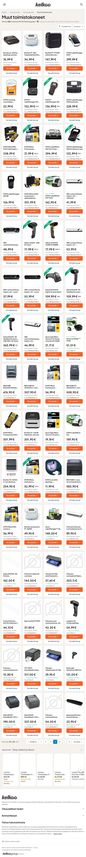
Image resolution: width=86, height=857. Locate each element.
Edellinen (33, 742)
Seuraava (77, 742)
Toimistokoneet (28, 12)
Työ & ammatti (15, 12)
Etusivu (4, 12)
